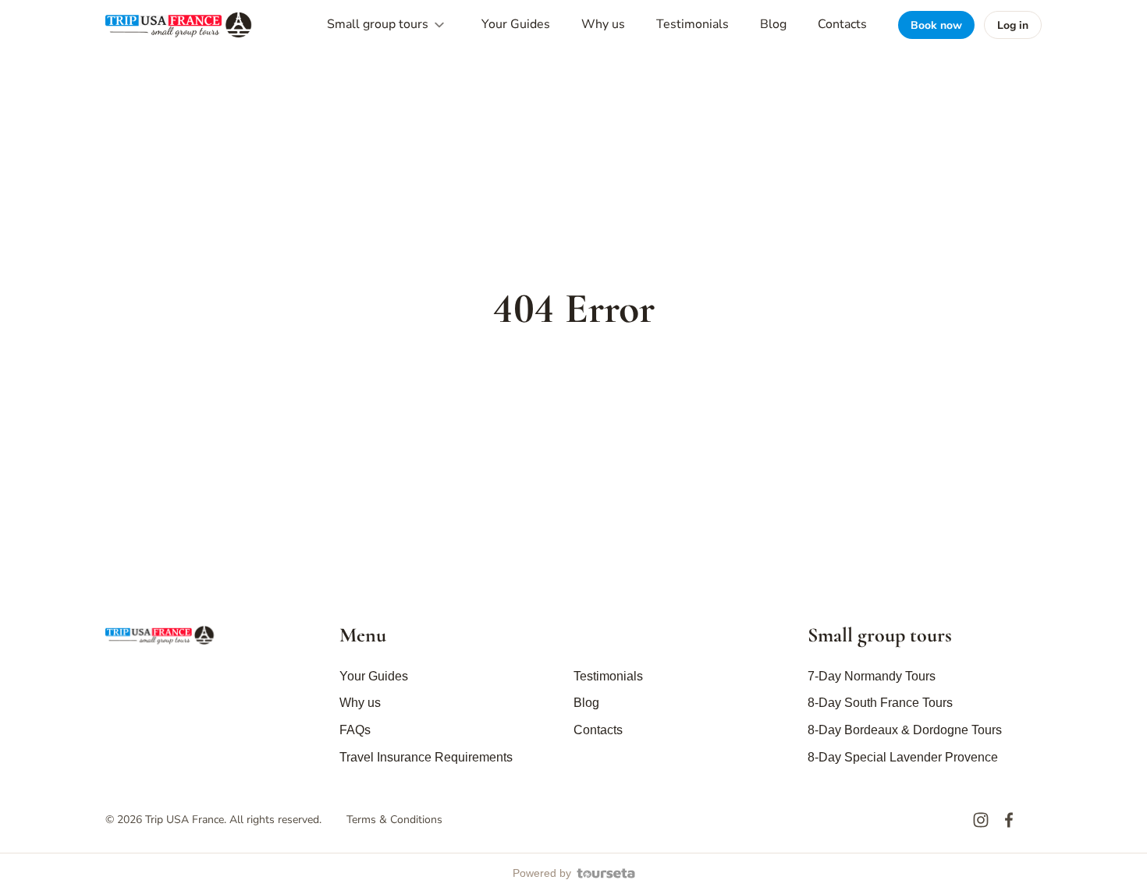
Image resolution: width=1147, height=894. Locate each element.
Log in (1012, 25)
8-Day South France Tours (880, 702)
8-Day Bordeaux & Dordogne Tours (905, 730)
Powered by (542, 873)
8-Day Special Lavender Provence (903, 757)
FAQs (355, 730)
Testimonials (692, 24)
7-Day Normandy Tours (872, 676)
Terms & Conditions (394, 819)
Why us (603, 24)
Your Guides (515, 24)
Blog (773, 24)
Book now (936, 25)
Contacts (842, 24)
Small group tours (379, 24)
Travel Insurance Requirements (426, 757)
